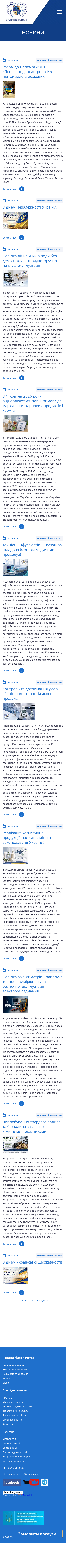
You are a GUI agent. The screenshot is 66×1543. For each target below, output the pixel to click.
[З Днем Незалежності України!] (15, 231)
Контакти (8, 1424)
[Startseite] (17, 12)
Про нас (7, 1397)
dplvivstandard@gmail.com (22, 1474)
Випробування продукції (17, 1456)
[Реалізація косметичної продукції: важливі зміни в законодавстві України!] (15, 866)
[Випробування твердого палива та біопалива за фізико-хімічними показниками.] (15, 1155)
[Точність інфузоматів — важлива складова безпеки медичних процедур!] (15, 578)
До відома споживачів (15, 1373)
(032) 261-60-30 (15, 1468)
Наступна (42, 1300)
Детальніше (10, 188)
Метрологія (9, 1439)
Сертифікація (10, 1447)
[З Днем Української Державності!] (15, 1286)
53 (33, 1300)
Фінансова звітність (14, 1415)
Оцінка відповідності (15, 1452)
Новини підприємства (15, 1365)
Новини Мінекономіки (15, 1369)
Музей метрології (13, 1402)
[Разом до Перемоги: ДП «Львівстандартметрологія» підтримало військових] (9, 100)
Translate (28, 1495)
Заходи (7, 1378)
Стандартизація (12, 1443)
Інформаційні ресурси (15, 1410)
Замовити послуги (37, 1534)
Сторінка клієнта (12, 1419)
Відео (6, 1382)
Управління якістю (14, 1461)
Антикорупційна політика (17, 1406)
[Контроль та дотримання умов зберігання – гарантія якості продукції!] (19, 722)
